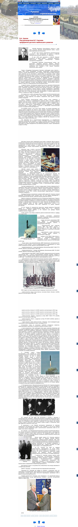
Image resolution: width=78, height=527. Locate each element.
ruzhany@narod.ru (38, 23)
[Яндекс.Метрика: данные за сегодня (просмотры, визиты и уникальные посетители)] (40, 526)
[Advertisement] (39, 27)
